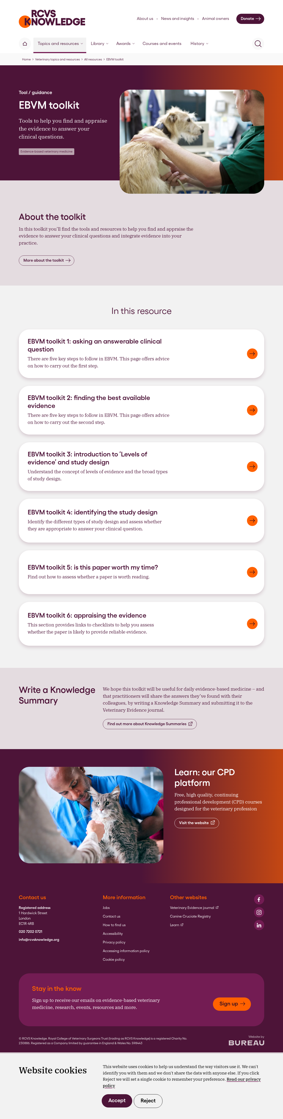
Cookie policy (114, 959)
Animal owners (215, 18)
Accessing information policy (126, 951)
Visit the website (194, 822)
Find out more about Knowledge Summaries (146, 723)
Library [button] (97, 43)
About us (145, 18)
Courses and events (162, 43)
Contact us (111, 916)
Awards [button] (123, 43)
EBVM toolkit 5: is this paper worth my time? (93, 567)
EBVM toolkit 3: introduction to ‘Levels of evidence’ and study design (87, 458)
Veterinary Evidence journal (194, 908)
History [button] (197, 43)
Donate (247, 18)
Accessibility (113, 933)
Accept (117, 1100)
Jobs (106, 908)
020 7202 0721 (30, 931)
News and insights (177, 18)
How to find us (114, 925)
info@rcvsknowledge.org (39, 939)
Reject (148, 1100)
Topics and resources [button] (58, 43)
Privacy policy (114, 942)
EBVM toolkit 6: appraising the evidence (87, 615)
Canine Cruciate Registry (190, 916)
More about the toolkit (43, 260)
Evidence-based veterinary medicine (47, 151)
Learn (177, 925)
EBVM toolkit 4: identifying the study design (93, 512)
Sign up (229, 1003)
